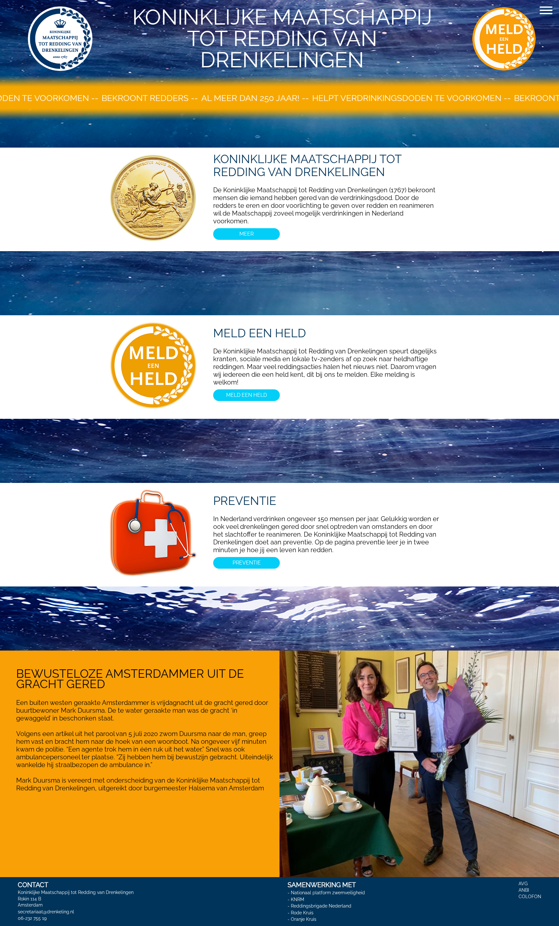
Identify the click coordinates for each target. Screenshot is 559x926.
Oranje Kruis (303, 919)
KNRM (297, 899)
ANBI (524, 890)
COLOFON (530, 896)
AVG (523, 883)
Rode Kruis (302, 912)
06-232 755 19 (32, 918)
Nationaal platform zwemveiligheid (328, 892)
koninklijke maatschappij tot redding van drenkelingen (307, 165)
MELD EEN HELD (259, 333)
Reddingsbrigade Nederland (321, 906)
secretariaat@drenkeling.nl (46, 911)
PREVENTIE (244, 501)
